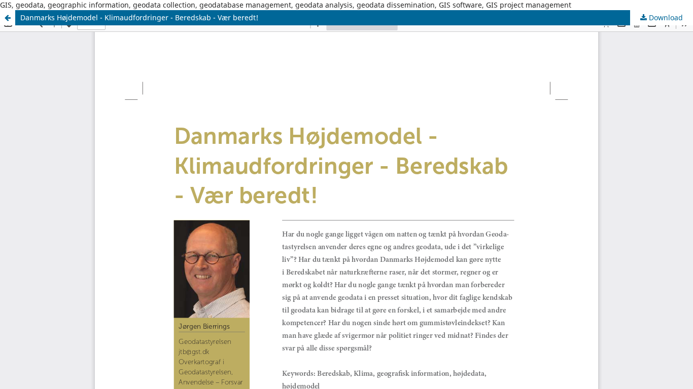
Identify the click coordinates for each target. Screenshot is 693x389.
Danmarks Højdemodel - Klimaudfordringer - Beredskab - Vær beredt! (139, 17)
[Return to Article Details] (7, 17)
